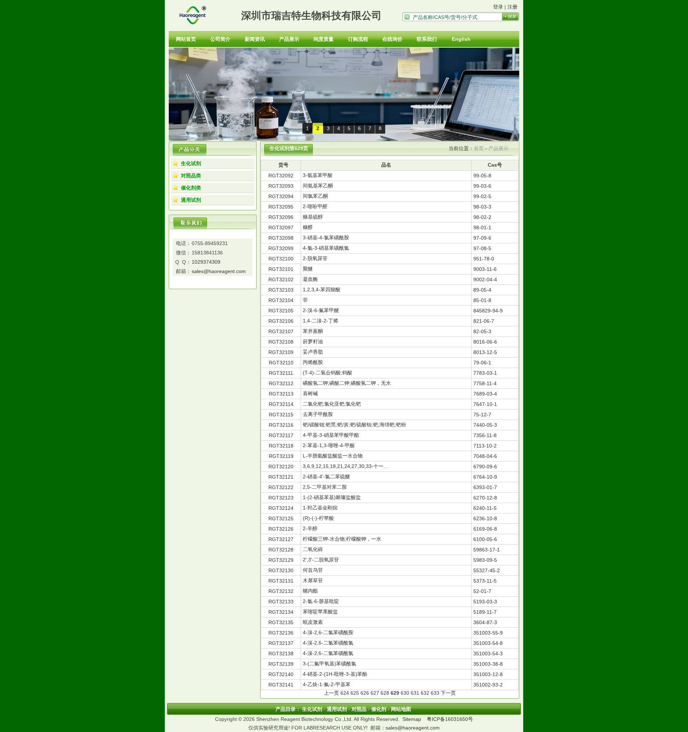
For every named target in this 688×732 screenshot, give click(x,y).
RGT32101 (280, 269)
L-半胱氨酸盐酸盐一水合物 (333, 456)
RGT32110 (281, 362)
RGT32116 (281, 425)
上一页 (331, 693)
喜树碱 (310, 393)
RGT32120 (280, 466)
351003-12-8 (488, 674)
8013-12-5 (485, 352)
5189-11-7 (485, 612)
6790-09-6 (485, 466)
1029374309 (206, 262)
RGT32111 (281, 373)
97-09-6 (482, 238)
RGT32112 (281, 383)
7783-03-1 (485, 373)
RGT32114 (281, 404)
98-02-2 (482, 217)
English (461, 39)
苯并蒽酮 (313, 331)
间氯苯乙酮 (315, 196)
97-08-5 (482, 248)
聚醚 (308, 269)
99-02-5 (482, 196)
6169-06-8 (485, 529)
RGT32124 (280, 508)
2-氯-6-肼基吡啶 (321, 601)
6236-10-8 (485, 518)
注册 (512, 7)
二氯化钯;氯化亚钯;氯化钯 (332, 404)
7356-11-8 (485, 435)
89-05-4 (482, 290)
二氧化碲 (313, 549)
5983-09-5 (485, 560)
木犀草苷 (313, 580)
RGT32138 (280, 653)
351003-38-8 (488, 664)
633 (435, 693)
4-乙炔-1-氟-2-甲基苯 (326, 684)
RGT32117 (281, 435)
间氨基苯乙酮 (318, 185)
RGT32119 (281, 456)
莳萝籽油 (313, 341)
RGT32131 (280, 581)
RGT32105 (280, 311)
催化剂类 (191, 188)
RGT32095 (280, 207)
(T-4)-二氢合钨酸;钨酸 (327, 372)
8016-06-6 (485, 342)
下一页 (448, 693)
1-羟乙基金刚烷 (320, 508)
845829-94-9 (488, 311)
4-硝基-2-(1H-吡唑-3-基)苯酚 (335, 674)
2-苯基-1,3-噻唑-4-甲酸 (329, 445)
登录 (498, 7)
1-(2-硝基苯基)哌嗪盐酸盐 (332, 497)
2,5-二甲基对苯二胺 (325, 487)
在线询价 (392, 39)
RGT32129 (280, 560)
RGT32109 (280, 352)
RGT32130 (280, 570)
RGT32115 (281, 414)
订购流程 (358, 39)
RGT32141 (280, 685)
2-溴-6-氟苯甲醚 (321, 310)
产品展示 (289, 39)
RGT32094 (280, 196)
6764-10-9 (485, 477)
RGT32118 (281, 446)
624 (344, 693)
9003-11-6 (485, 269)
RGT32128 (280, 549)
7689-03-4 (485, 394)
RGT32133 (280, 601)
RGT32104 (280, 300)
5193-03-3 (485, 601)
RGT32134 (280, 612)
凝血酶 (310, 279)
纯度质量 (324, 39)
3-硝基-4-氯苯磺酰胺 (326, 237)
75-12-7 (482, 414)
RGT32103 (280, 290)
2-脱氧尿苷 (315, 258)
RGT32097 (280, 227)
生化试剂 (191, 163)
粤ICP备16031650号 (450, 719)
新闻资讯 (255, 39)
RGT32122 (280, 487)
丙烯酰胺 (313, 362)
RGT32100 (280, 259)
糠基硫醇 (313, 217)
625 (354, 693)
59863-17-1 (486, 549)
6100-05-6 (485, 539)
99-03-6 (482, 186)
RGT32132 (280, 591)
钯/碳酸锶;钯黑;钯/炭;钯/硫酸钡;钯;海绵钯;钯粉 (354, 424)
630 (405, 693)
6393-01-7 (485, 487)
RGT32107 (280, 331)
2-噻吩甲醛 (315, 206)
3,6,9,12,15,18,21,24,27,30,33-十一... (345, 466)
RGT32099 (280, 248)
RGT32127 (280, 539)
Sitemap (411, 719)
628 (385, 693)
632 (425, 693)
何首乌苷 (313, 570)
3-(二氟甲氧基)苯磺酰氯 (329, 663)
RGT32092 (280, 175)
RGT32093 (280, 186)
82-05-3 (482, 331)
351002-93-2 (488, 685)
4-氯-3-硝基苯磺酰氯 (326, 248)
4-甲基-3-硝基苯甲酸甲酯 (331, 435)
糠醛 (308, 227)
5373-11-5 (485, 581)
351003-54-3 (488, 653)
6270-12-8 (485, 498)
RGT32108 (280, 342)
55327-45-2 (486, 570)
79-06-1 (482, 362)
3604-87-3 (485, 622)
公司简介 (220, 39)
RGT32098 (280, 238)
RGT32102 (280, 279)
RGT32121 (280, 477)
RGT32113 (281, 394)
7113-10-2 (485, 446)
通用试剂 (191, 200)
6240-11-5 (485, 508)
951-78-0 (483, 259)
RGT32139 (280, 664)
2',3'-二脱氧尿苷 (321, 560)
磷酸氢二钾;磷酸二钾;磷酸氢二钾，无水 (347, 383)
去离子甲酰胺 (318, 414)
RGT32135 (280, 622)
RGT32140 (280, 674)
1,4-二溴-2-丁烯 (320, 321)
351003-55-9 (488, 633)
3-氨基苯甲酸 (318, 175)
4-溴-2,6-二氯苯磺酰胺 (328, 632)
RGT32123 (280, 498)
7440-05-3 (485, 425)
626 (364, 693)
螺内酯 (310, 591)
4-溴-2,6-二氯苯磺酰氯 (328, 643)
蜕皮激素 (313, 622)
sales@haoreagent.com (219, 271)
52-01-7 (482, 591)
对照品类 (191, 175)
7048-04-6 (485, 456)
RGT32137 (280, 643)
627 (375, 693)
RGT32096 (280, 217)
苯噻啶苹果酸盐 (320, 611)
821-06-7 (483, 321)
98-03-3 (482, 207)
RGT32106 (280, 321)
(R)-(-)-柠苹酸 (318, 518)
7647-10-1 (485, 404)
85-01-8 (482, 300)
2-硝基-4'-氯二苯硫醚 (326, 476)
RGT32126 (280, 529)
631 (415, 693)
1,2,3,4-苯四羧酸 (321, 289)
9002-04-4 (485, 279)
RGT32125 (280, 518)
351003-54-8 (488, 643)
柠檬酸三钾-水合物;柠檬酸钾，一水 (342, 539)
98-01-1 (482, 227)
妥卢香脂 (313, 352)
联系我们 (427, 39)
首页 (479, 148)
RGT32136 (280, 633)
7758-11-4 (485, 383)
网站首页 (186, 39)
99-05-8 (482, 175)
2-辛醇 (310, 528)
